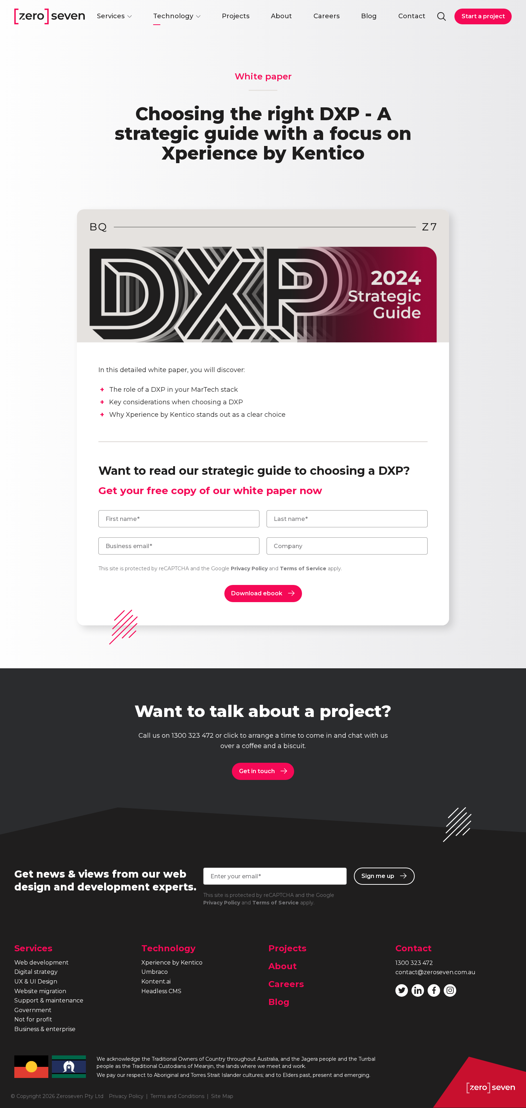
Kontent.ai (156, 981)
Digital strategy (36, 971)
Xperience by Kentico (172, 962)
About (281, 16)
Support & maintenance (48, 1000)
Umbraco (154, 971)
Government (33, 1010)
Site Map (222, 1096)
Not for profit (33, 1019)
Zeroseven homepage (49, 16)
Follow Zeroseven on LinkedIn (417, 990)
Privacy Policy (249, 568)
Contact (411, 16)
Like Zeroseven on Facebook (434, 990)
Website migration (40, 991)
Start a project (483, 16)
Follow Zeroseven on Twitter (401, 990)
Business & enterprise (45, 1029)
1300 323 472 (193, 736)
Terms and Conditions (177, 1096)
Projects (235, 16)
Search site (441, 16)
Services (111, 16)
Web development (41, 962)
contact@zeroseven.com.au (435, 972)
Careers (326, 16)
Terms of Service (303, 568)
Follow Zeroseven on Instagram (450, 990)
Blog (369, 16)
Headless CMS (161, 991)
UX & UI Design (35, 981)
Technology (173, 16)
